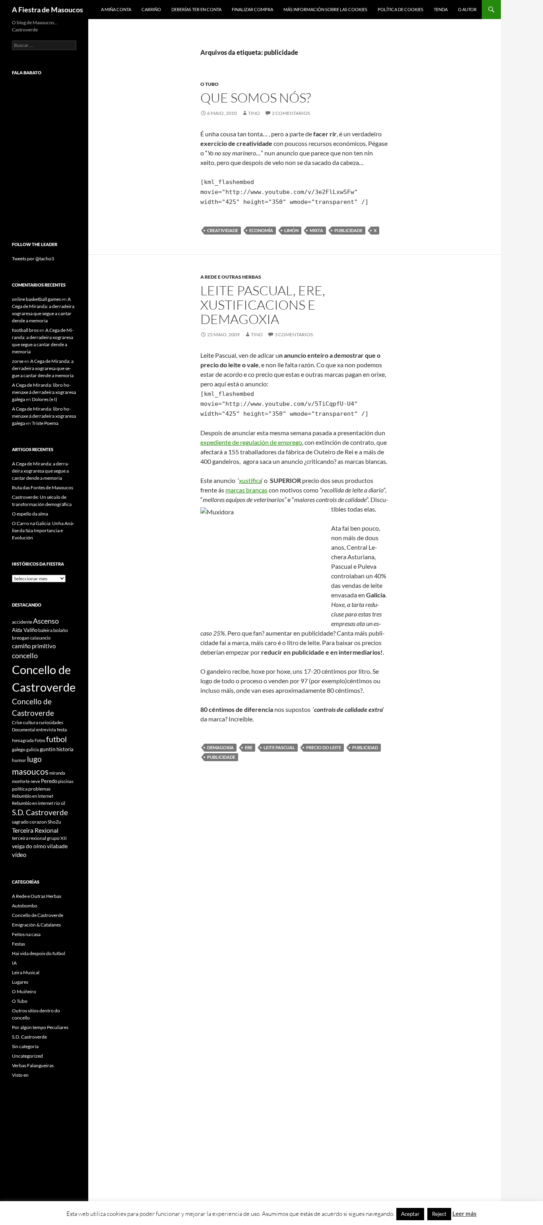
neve (35, 781)
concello (25, 655)
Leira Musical (25, 972)
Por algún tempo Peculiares (40, 1027)
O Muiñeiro (24, 991)
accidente (22, 622)
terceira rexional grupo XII (39, 838)
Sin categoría (25, 1046)
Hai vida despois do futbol (38, 953)
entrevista (46, 729)
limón (291, 230)
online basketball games (36, 299)
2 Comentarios (291, 113)
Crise (17, 722)
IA (14, 963)
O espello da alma (30, 514)
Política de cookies (400, 9)
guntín (48, 749)
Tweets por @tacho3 (33, 259)
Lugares (20, 982)
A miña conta (116, 9)
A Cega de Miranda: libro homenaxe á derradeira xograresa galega (44, 392)
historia (65, 749)
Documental (23, 729)
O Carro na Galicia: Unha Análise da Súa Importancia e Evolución (43, 530)
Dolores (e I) (44, 399)
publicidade (348, 230)
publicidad (365, 747)
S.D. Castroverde (40, 812)
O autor (467, 9)
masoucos (30, 771)
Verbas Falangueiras (33, 1065)
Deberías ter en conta (196, 9)
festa (62, 730)
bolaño (60, 630)
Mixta (316, 230)
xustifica (250, 480)
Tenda (441, 9)
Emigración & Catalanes (36, 925)
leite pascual (279, 747)
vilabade (57, 846)
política (19, 789)
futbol (56, 739)
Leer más (464, 1213)
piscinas (66, 781)
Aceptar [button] (410, 1214)
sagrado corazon (29, 822)
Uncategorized (27, 1056)
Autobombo (24, 906)
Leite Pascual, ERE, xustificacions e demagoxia (262, 304)
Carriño (151, 9)
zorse (17, 361)
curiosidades (51, 722)
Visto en (20, 1075)
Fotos (40, 740)
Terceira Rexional (35, 830)
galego (18, 749)
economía (261, 230)
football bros (25, 330)
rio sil (59, 803)
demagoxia (220, 747)
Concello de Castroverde (37, 915)
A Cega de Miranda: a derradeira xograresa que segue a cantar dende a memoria (43, 368)
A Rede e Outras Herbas (230, 277)
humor (19, 760)
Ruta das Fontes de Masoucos (42, 487)
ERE (248, 747)
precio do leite (323, 747)
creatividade (222, 230)
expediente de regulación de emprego (251, 442)
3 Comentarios (294, 334)
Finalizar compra (252, 9)
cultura (30, 722)
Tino (254, 113)
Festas (18, 944)
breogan (20, 638)
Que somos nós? (255, 97)
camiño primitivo (34, 645)
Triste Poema (45, 423)
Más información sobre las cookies (325, 9)
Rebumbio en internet (32, 796)
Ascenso (46, 620)
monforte (21, 781)
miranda (57, 772)
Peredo (49, 781)
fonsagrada (23, 740)
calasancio (40, 637)
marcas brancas (246, 490)
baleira (45, 630)
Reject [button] (439, 1214)
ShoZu (54, 822)
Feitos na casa (26, 934)
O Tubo (209, 84)
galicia (32, 749)
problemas (39, 789)
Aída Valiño (24, 630)
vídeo (19, 854)
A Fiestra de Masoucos (47, 9)
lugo (34, 759)
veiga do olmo (29, 846)
